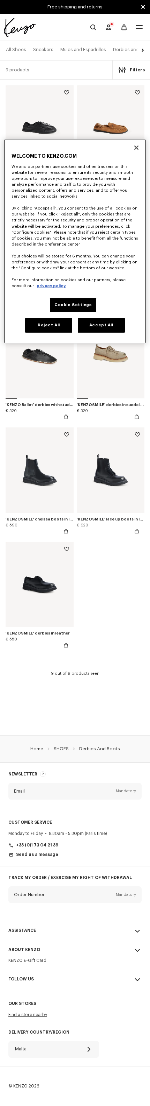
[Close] (136, 147)
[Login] (108, 27)
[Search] (93, 27)
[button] (141, 50)
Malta (21, 1049)
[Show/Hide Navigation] (139, 27)
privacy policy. (51, 286)
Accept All (101, 325)
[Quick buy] (66, 417)
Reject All (49, 325)
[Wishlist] (67, 93)
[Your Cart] (124, 27)
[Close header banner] (143, 7)
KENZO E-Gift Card (27, 960)
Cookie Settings (73, 305)
